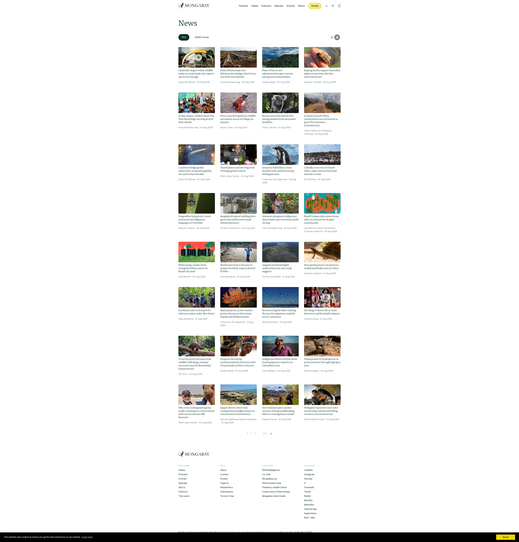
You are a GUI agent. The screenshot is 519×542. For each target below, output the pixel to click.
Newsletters (226, 487)
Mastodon (309, 504)
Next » (271, 433)
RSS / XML (309, 517)
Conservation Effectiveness (276, 491)
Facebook (309, 487)
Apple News (310, 513)
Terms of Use (227, 496)
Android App (310, 509)
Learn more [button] (87, 537)
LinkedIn (308, 470)
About (223, 470)
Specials (279, 6)
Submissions (226, 491)
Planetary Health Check (274, 487)
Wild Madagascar (271, 470)
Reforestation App (271, 483)
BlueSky (308, 500)
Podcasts (266, 6)
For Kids (266, 474)
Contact (224, 474)
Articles (291, 6)
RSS (184, 37)
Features (243, 6)
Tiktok (307, 491)
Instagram (309, 474)
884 (265, 433)
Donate (315, 6)
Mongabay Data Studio (274, 496)
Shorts (301, 6)
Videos (254, 6)
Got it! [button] (506, 537)
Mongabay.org (269, 478)
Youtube (308, 478)
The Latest (183, 496)
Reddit (307, 496)
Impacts (224, 483)
